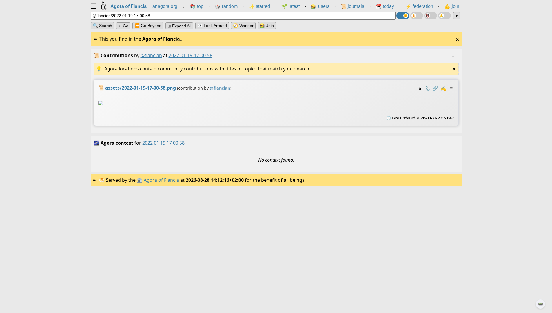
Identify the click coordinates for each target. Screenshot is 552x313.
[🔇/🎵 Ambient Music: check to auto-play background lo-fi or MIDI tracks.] (430, 15)
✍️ (443, 88)
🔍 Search (102, 25)
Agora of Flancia (161, 180)
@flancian (151, 55)
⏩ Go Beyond (147, 25)
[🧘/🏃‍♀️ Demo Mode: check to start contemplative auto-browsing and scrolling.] (416, 15)
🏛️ (140, 180)
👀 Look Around (212, 25)
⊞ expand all (179, 25)
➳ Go (123, 25)
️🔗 (435, 88)
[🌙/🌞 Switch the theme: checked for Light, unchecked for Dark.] (402, 15)
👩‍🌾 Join (267, 25)
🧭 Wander (243, 25)
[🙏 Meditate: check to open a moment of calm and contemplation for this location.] (444, 15)
